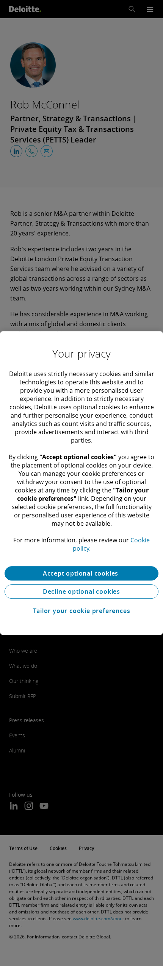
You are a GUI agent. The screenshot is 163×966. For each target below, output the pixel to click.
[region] (81, 483)
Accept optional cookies (81, 573)
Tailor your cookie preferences (81, 611)
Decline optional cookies (81, 591)
